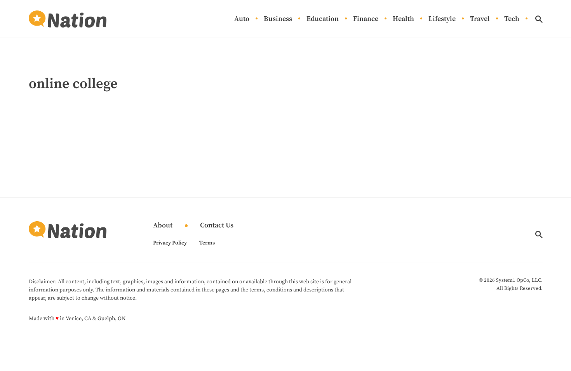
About (162, 226)
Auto (241, 19)
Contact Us (216, 226)
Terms (207, 242)
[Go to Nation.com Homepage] (67, 19)
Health (403, 19)
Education (322, 19)
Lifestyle (442, 19)
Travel (480, 19)
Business (278, 19)
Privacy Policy (170, 242)
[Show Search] (539, 19)
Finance (365, 19)
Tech (511, 19)
